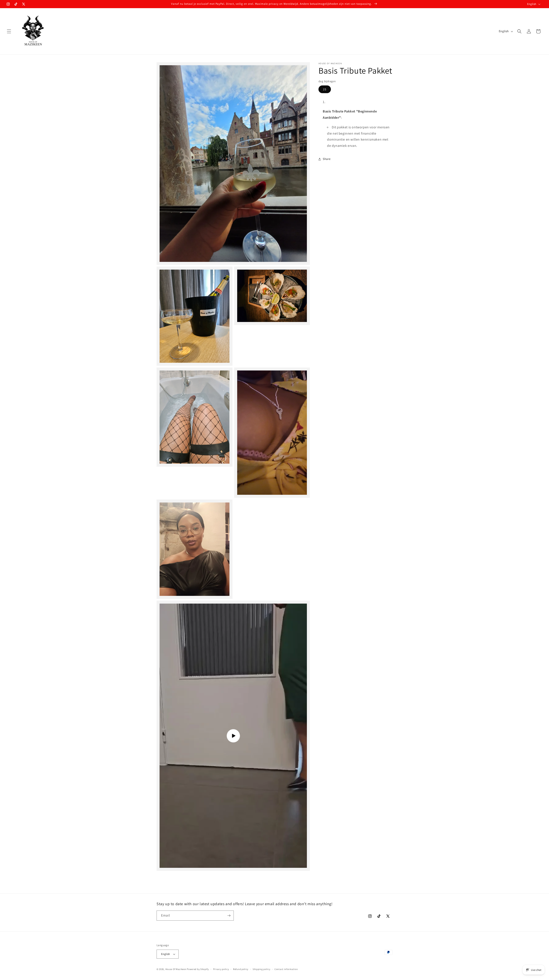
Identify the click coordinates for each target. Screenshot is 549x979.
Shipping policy (261, 968)
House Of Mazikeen (176, 969)
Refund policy (240, 968)
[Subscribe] (229, 916)
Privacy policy (221, 968)
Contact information (286, 968)
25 (324, 89)
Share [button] (327, 159)
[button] (9, 31)
